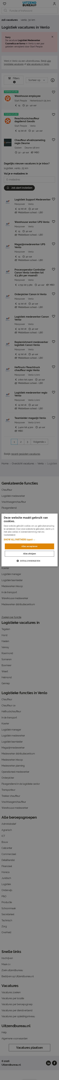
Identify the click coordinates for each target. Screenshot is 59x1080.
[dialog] (30, 540)
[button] (29, 539)
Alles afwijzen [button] (29, 554)
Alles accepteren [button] (29, 546)
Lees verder (21, 535)
